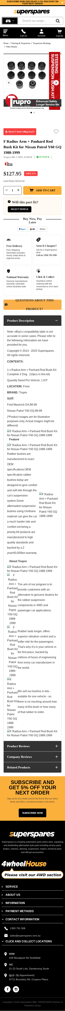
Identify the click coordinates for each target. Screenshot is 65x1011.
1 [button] (31, 112)
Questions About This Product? (34, 305)
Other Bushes (11, 47)
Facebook (29, 4)
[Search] (57, 21)
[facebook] (7, 989)
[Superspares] (32, 10)
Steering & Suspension (20, 43)
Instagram (44, 4)
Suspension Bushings (42, 43)
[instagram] (16, 989)
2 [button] (34, 112)
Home (5, 43)
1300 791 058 (50, 255)
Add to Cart (45, 190)
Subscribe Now (32, 813)
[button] (56, 131)
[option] (32, 81)
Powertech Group (32, 1005)
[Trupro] (8, 164)
